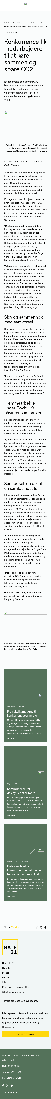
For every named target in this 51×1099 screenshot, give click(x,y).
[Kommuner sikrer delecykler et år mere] (25, 763)
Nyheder (20, 23)
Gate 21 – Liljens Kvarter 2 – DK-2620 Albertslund (21, 1058)
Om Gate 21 (8, 962)
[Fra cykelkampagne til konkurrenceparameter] (25, 686)
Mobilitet (34, 23)
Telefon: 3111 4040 (12, 1071)
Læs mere (11, 738)
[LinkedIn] (12, 1085)
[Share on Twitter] (41, 927)
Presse (5, 972)
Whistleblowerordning (13, 991)
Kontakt (6, 977)
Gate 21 (7, 23)
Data (22, 861)
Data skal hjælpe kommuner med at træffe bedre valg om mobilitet (24, 870)
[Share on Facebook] (36, 927)
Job (4, 982)
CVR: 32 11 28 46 (11, 1065)
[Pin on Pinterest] (45, 927)
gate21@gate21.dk (11, 1077)
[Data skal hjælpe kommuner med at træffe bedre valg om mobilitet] (25, 840)
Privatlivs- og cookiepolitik (15, 986)
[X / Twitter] (7, 1085)
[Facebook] (3, 1085)
